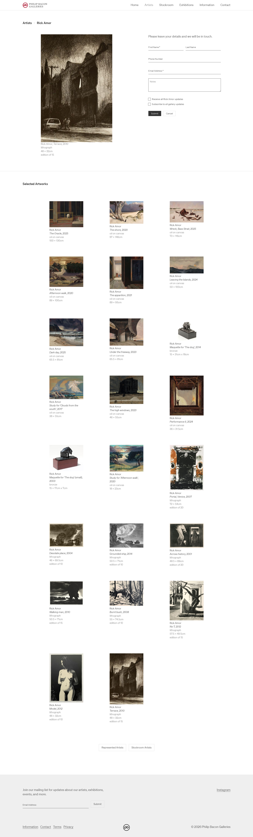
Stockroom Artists (142, 747)
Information (207, 5)
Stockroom (166, 5)
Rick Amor (44, 23)
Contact (225, 5)
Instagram (223, 790)
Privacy (68, 827)
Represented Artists (112, 747)
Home (134, 5)
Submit (154, 113)
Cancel (169, 113)
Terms (57, 827)
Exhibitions (186, 5)
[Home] (35, 5)
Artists (149, 5)
